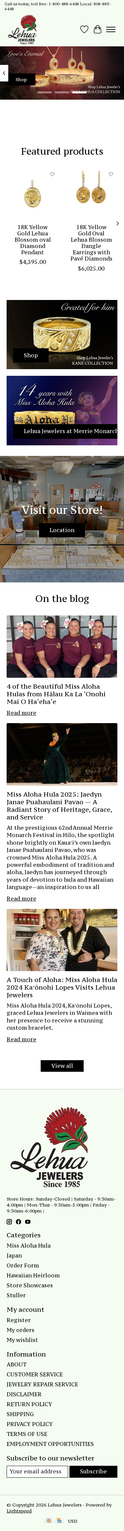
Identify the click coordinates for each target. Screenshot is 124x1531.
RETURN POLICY (29, 1404)
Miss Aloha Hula (29, 1245)
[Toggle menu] (110, 29)
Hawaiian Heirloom (33, 1275)
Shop (21, 79)
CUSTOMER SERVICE (35, 1374)
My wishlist (22, 1340)
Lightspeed (19, 1511)
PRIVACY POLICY (30, 1424)
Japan (14, 1255)
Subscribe (93, 1471)
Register (19, 1320)
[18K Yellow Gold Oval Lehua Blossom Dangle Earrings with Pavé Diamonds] (91, 194)
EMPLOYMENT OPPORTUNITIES (50, 1444)
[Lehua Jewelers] (21, 29)
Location (62, 530)
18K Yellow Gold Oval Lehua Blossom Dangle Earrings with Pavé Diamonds (91, 243)
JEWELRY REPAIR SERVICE (42, 1384)
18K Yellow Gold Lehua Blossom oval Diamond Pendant (33, 239)
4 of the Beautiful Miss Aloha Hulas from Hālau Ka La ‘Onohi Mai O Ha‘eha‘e (56, 694)
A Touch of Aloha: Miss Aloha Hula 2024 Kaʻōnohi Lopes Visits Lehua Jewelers (62, 987)
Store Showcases (30, 1285)
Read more (21, 712)
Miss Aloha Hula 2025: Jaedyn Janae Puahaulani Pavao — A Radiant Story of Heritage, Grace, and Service (59, 805)
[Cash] (49, 1521)
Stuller (16, 1295)
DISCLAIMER (24, 1394)
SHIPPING (20, 1414)
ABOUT (16, 1364)
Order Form (23, 1265)
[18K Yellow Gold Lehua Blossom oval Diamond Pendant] (33, 194)
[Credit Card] (59, 1521)
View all (62, 1065)
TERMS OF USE (27, 1434)
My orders (20, 1330)
